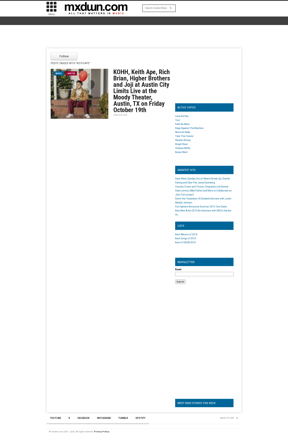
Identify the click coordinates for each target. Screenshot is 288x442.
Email (178, 269)
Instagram (104, 418)
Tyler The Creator (184, 136)
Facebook (84, 418)
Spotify (140, 418)
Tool (177, 120)
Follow (64, 56)
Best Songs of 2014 (185, 238)
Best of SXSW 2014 (185, 242)
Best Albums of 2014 (186, 234)
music (59, 73)
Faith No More (182, 124)
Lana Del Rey (182, 116)
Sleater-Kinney (183, 140)
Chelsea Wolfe (182, 148)
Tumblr (123, 418)
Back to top (227, 418)
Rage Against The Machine (189, 128)
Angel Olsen (181, 144)
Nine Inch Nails (182, 132)
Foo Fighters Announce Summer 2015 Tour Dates (201, 206)
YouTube (55, 418)
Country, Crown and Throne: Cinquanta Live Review (201, 186)
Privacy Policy (101, 431)
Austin (71, 73)
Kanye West (181, 152)
